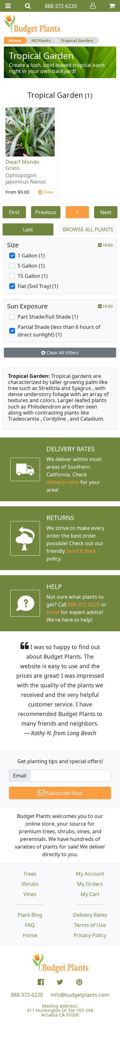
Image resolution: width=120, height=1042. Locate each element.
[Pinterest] (79, 982)
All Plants (41, 40)
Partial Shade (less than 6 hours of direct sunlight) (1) (59, 330)
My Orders (90, 883)
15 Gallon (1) (33, 275)
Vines (29, 894)
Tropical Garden (77, 40)
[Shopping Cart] (112, 6)
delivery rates (62, 482)
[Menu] (8, 6)
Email (19, 775)
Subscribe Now (64, 793)
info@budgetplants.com (80, 994)
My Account (90, 873)
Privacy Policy (90, 935)
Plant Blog (30, 914)
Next (105, 212)
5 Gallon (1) (31, 265)
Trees (29, 873)
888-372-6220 (84, 604)
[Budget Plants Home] (32, 23)
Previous (45, 212)
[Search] (28, 6)
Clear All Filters (62, 353)
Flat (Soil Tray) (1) (38, 286)
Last (28, 229)
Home (15, 40)
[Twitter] (60, 982)
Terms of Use (90, 925)
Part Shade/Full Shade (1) (48, 316)
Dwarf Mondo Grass (22, 164)
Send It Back (81, 550)
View (47, 192)
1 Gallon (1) (31, 255)
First (14, 212)
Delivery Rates (90, 914)
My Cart (90, 894)
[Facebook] (40, 982)
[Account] (93, 6)
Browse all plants (88, 229)
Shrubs (30, 883)
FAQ (30, 925)
